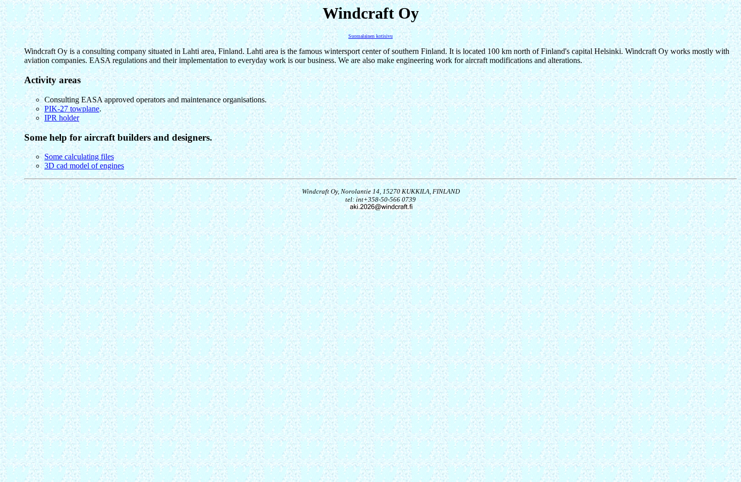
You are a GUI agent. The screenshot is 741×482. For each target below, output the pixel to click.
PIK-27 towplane (71, 108)
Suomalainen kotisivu (370, 36)
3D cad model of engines (84, 165)
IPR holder (61, 117)
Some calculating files (79, 156)
